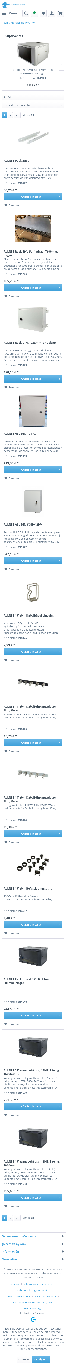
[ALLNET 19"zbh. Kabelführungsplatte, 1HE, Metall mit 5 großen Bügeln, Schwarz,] (33, 684)
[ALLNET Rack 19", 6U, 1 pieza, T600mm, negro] (33, 228)
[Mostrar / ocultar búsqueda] (25, 13)
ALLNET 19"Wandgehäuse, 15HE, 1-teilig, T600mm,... (32, 1072)
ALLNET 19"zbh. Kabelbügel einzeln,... (30, 615)
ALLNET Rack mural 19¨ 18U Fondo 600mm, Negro (28, 981)
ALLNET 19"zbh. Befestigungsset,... (28, 888)
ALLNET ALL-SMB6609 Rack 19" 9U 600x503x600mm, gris (33, 71)
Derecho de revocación (19, 1296)
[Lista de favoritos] (43, 13)
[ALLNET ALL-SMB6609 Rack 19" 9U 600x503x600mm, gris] (33, 54)
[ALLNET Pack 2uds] (33, 138)
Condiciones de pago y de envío (31, 1290)
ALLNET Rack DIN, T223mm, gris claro (30, 343)
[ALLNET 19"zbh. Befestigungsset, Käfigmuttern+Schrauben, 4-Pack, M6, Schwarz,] (33, 865)
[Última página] (17, 115)
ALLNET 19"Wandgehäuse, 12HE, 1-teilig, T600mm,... (32, 1163)
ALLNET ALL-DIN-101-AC (20, 434)
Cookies (15, 1284)
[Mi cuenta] (51, 13)
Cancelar (23, 1359)
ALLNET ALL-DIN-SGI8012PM (23, 524)
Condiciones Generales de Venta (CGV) (32, 1302)
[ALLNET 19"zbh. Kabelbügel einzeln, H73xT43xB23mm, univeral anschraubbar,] (33, 592)
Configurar (41, 1359)
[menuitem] (9, 13)
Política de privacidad (45, 1296)
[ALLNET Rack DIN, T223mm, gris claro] (33, 320)
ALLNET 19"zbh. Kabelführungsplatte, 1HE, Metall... (30, 708)
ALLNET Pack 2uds (16, 161)
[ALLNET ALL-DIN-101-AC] (33, 411)
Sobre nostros (31, 1284)
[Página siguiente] (10, 115)
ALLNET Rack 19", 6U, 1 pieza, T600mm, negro (31, 253)
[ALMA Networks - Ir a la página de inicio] (13, 5)
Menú (12, 13)
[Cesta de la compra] (60, 13)
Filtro (10, 97)
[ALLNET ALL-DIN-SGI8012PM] (33, 501)
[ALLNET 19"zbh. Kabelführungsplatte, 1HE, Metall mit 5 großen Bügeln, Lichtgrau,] (33, 774)
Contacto (47, 1284)
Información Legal (33, 1308)
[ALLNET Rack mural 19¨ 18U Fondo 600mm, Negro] (33, 956)
